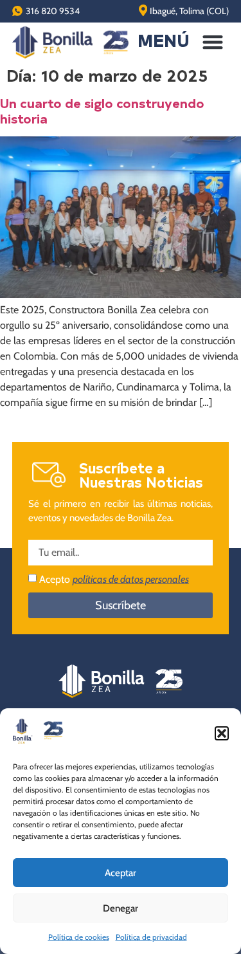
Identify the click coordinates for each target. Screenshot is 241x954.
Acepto (114, 579)
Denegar (120, 908)
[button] (221, 733)
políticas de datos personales (131, 579)
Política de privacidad (151, 937)
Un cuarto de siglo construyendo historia (102, 110)
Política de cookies (78, 937)
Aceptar (120, 873)
